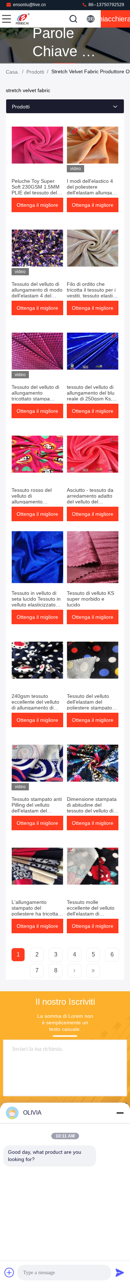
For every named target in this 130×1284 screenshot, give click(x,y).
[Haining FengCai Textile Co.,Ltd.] (30, 19)
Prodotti (35, 72)
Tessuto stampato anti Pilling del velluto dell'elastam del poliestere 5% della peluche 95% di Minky (37, 810)
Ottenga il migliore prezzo (37, 207)
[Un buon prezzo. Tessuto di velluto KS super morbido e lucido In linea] (92, 557)
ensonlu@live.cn (29, 4)
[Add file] (9, 1272)
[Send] (120, 1272)
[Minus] (120, 1112)
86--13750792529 (105, 4)
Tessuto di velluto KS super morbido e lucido (90, 599)
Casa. (12, 72)
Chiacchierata (115, 19)
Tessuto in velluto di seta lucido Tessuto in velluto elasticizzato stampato (36, 601)
